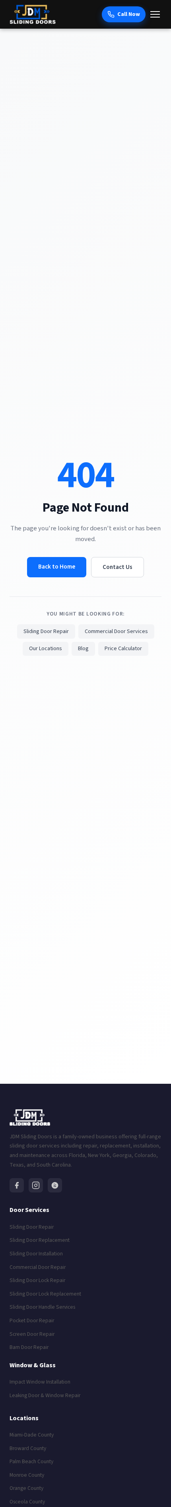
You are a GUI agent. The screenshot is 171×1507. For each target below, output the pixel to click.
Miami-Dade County (32, 1435)
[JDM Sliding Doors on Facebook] (17, 1185)
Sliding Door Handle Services (42, 1307)
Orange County (26, 1488)
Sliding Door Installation (36, 1253)
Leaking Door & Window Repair (45, 1395)
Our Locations (45, 649)
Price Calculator (123, 649)
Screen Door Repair (32, 1334)
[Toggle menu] (155, 14)
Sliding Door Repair (46, 631)
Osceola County (27, 1501)
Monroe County (27, 1475)
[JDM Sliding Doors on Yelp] (55, 1185)
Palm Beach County (31, 1461)
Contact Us (117, 567)
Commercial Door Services (116, 631)
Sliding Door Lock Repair (37, 1280)
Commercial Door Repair (38, 1267)
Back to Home (56, 566)
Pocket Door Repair (32, 1320)
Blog (83, 649)
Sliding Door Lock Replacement (45, 1294)
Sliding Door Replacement (40, 1240)
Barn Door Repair (29, 1347)
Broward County (28, 1448)
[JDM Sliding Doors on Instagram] (36, 1185)
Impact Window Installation (40, 1382)
